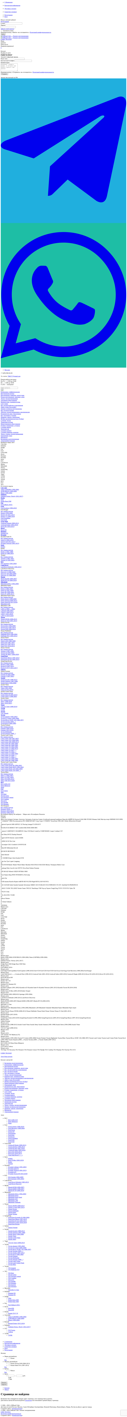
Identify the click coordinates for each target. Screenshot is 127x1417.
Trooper (10, 1163)
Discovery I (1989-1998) (8, 572)
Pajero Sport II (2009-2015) (9, 600)
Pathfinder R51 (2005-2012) (9, 636)
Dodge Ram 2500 (6, 501)
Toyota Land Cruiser (14, 1261)
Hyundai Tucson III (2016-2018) (17, 1174)
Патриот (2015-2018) (7, 811)
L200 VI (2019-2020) (7, 616)
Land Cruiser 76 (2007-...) (8, 750)
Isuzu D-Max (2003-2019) (16, 1160)
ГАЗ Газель (4, 791)
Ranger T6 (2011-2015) (8, 515)
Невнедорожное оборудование (10, 424)
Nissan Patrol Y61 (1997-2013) (19, 1365)
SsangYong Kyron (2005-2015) (10, 659)
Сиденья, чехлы (6, 420)
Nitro (2, 499)
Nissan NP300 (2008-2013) (9, 619)
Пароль (3, 25)
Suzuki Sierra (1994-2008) (8, 683)
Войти (3, 34)
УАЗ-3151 (4, 801)
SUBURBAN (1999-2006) (9, 491)
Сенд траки (4, 404)
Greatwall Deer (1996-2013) (16, 1147)
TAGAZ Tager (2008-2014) (9, 706)
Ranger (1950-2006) (7, 513)
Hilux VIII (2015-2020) (8, 780)
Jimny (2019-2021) (6, 703)
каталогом (28, 1400)
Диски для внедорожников (9, 398)
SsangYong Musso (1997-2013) (10, 658)
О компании (8, 1341)
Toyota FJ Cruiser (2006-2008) (10, 718)
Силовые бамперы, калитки (9, 432)
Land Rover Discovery (15, 1184)
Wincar (12, 1370)
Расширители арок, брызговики (11, 414)
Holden (3, 547)
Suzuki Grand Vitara (14, 1237)
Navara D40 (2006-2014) (8, 629)
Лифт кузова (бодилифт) (8, 407)
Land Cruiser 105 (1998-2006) (10, 740)
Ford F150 (11, 1131)
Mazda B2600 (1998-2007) (16, 1189)
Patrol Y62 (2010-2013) (8, 646)
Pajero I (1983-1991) (7, 589)
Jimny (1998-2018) (6, 701)
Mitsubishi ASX (5, 604)
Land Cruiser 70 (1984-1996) (9, 747)
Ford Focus (11, 1130)
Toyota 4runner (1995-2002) (9, 716)
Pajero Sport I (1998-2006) (9, 599)
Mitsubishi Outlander (14, 1202)
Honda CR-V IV (13, 1313)
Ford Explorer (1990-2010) (9, 508)
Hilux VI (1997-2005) (7, 777)
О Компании (8, 2)
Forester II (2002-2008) (8, 674)
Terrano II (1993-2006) (7, 653)
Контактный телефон (7, 61)
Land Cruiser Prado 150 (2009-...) (11, 770)
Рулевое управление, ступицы (10, 425)
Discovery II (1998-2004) (8, 575)
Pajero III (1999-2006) (7, 592)
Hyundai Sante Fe (13, 1168)
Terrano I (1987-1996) (7, 651)
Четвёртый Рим (17, 1408)
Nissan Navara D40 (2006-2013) (20, 1363)
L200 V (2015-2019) (7, 614)
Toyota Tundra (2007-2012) (16, 1253)
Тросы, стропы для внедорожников (12, 434)
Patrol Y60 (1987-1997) (8, 642)
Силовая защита (6, 427)
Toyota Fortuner (13, 1256)
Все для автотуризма (7, 410)
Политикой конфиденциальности (40, 32)
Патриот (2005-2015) (7, 812)
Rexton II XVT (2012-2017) (9, 668)
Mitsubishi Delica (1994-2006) (10, 584)
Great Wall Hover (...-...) (15, 1155)
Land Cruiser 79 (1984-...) (8, 752)
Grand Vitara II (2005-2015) (9, 695)
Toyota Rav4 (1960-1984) (8, 723)
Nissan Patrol (12, 1212)
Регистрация (8, 15)
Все (5, 1360)
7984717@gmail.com (14, 376)
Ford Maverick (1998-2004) (16, 1128)
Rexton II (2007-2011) (7, 666)
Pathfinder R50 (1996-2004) (9, 634)
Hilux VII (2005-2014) (7, 779)
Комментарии (5, 62)
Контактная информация (12, 5)
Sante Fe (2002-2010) (7, 540)
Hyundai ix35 (12, 1172)
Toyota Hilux (12, 1264)
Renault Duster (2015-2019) (16, 1323)
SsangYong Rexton (14, 1224)
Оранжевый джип (6, 436)
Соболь (10, 1332)
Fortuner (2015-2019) (7, 730)
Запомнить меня (8, 30)
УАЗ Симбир (5, 799)
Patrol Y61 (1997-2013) (8, 644)
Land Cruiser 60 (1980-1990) (9, 745)
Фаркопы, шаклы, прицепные (10, 417)
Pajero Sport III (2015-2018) (9, 602)
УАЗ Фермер (5, 804)
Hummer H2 (12, 1293)
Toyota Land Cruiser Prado (16, 1263)
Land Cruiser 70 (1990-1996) (9, 759)
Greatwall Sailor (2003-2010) (9, 525)
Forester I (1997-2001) (7, 676)
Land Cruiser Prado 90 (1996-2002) (11, 765)
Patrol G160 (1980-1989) (8, 641)
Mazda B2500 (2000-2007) (9, 579)
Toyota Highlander (6, 732)
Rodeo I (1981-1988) (7, 552)
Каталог (7, 1388)
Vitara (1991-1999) (6, 688)
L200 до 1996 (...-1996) (8, 609)
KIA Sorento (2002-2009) (15, 1177)
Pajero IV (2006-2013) (7, 594)
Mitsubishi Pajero (13, 1195)
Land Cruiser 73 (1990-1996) (9, 753)
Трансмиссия (5, 429)
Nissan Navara (12, 1209)
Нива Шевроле (5, 785)
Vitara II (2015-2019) (7, 690)
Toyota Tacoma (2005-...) (8, 722)
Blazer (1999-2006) (6, 493)
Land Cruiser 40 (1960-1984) (9, 743)
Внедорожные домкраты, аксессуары (12, 395)
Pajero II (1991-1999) (7, 590)
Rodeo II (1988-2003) (7, 553)
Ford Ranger (12, 1133)
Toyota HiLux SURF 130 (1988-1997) (12, 720)
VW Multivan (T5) (13, 1269)
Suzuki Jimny (12, 1239)
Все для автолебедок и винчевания (12, 405)
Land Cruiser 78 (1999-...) (8, 755)
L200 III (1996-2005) (7, 610)
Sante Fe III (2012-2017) (8, 541)
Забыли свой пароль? (7, 29)
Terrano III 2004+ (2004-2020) (10, 654)
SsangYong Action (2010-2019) (17, 1222)
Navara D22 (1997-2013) (8, 627)
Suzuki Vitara (12, 1236)
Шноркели (4, 437)
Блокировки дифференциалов (10, 392)
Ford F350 (11, 1142)
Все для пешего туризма (8, 415)
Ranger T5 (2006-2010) (8, 516)
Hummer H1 (4, 533)
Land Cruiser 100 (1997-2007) (10, 738)
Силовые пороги (6, 430)
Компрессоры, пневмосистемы (10, 402)
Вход (6, 16)
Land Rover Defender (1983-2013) (11, 567)
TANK (3, 710)
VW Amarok (4, 713)
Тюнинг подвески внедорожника (11, 409)
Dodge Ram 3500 (13, 1301)
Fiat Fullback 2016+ (7, 504)
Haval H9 (4, 530)
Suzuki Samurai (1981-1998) (9, 681)
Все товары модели (7, 511)
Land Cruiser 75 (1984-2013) (9, 748)
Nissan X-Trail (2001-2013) (9, 621)
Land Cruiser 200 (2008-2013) (10, 742)
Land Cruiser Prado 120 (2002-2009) (12, 769)
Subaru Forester (12, 1227)
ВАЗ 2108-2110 (5, 784)
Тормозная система (7, 422)
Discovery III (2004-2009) (8, 573)
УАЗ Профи (4, 802)
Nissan (12, 1358)
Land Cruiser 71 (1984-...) (8, 757)
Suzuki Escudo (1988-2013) (9, 679)
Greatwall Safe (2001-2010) (16, 1148)
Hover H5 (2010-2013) (7, 526)
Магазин (7, 370)
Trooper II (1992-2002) (7, 560)
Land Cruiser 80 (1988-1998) (9, 760)
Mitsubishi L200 (13, 1200)
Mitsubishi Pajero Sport (15, 1197)
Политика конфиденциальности (11, 1413)
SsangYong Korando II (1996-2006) (18, 1217)
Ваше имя (4, 59)
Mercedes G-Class (13, 1290)
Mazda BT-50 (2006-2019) (9, 580)
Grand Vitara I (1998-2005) (9, 696)
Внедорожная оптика (7, 393)
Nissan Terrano (12, 1214)
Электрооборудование (8, 441)
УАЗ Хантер (12, 1285)
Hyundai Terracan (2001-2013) (10, 543)
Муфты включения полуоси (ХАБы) (12, 419)
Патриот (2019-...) (6, 809)
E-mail (3, 23)
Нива (2, 787)
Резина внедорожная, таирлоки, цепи (12, 397)
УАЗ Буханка (5, 796)
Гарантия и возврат (10, 12)
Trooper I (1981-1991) (7, 558)
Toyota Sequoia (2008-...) (8, 733)
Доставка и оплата (10, 8)
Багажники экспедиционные (10, 439)
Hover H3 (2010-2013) (15, 1152)
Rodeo (10, 1162)
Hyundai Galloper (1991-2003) (17, 1167)
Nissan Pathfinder (13, 1211)
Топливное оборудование (9, 400)
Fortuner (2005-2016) (7, 728)
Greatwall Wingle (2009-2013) (10, 523)
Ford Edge (11, 1135)
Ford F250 (4, 520)
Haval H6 (11, 1308)
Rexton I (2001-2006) (7, 664)
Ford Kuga (11, 1137)
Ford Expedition (5, 518)
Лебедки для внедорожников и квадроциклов (15, 412)
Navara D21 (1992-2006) (8, 626)
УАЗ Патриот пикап (7, 797)
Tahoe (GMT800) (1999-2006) (10, 489)
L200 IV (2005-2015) (7, 612)
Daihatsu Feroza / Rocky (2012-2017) (12, 496)
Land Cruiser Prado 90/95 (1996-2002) (12, 767)
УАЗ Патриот (12, 1286)
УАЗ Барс (4, 794)
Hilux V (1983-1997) (7, 775)
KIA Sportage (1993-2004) (9, 563)
